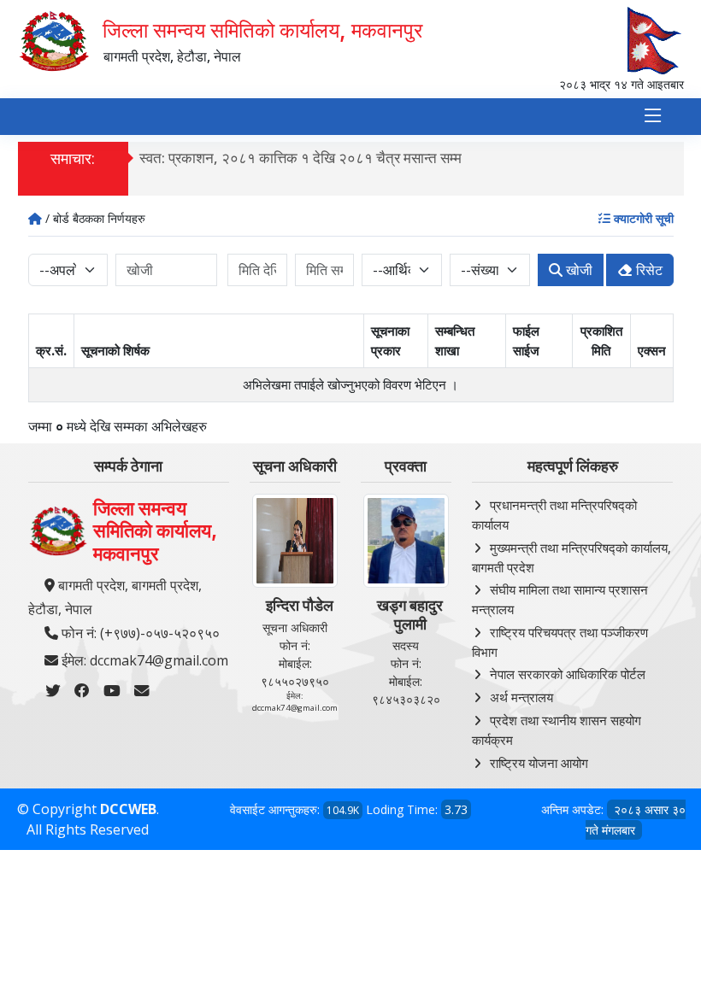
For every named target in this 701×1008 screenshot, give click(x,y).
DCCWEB (128, 809)
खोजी (577, 270)
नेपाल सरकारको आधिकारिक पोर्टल (567, 674)
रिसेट (648, 270)
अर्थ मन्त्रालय (521, 697)
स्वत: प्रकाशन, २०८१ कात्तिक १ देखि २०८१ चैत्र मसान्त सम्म (300, 157)
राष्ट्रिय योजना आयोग (539, 762)
